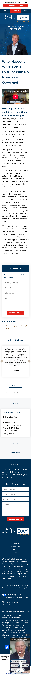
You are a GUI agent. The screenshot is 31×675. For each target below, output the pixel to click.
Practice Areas (9, 321)
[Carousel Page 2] (13, 444)
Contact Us (15, 11)
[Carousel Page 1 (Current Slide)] (9, 444)
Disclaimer (15, 544)
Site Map (15, 549)
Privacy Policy (15, 546)
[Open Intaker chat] (13, 674)
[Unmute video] (20, 652)
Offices (15, 403)
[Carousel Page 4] (22, 444)
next (29, 362)
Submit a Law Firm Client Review (15, 393)
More (26, 11)
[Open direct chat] (26, 635)
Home (5, 11)
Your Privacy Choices (14, 595)
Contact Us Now (15, 313)
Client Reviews (15, 340)
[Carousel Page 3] (18, 444)
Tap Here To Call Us (15, 5)
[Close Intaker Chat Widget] (29, 635)
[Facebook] (7, 647)
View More (15, 385)
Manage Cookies (22, 597)
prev (1, 362)
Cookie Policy (9, 597)
